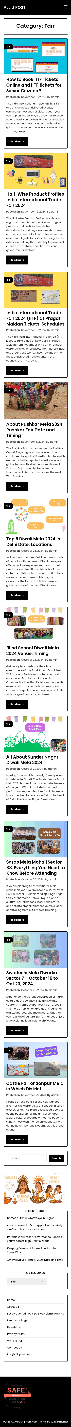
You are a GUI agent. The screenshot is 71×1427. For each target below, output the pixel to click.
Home (11, 1300)
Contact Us (14, 1348)
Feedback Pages (18, 1320)
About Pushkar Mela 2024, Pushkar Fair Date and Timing (35, 430)
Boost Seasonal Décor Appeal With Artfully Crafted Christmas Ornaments (34, 1227)
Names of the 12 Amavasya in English (30, 1218)
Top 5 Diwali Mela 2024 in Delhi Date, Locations (33, 542)
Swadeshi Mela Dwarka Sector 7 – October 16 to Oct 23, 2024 (32, 978)
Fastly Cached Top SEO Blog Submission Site (35, 1314)
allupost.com (17, 1395)
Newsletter (14, 1327)
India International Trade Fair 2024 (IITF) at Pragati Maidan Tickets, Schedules (35, 318)
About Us (13, 1307)
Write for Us (14, 1341)
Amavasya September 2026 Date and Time (35, 1260)
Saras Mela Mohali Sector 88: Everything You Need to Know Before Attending (35, 867)
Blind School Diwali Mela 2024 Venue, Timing (32, 651)
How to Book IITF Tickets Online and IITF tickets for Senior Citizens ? (34, 85)
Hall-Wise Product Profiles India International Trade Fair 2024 (35, 199)
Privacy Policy (16, 1334)
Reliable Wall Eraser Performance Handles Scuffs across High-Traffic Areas (34, 1239)
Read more (17, 141)
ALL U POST (14, 7)
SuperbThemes (59, 1421)
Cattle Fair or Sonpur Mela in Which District (35, 1086)
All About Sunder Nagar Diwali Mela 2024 (32, 760)
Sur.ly (22, 1402)
